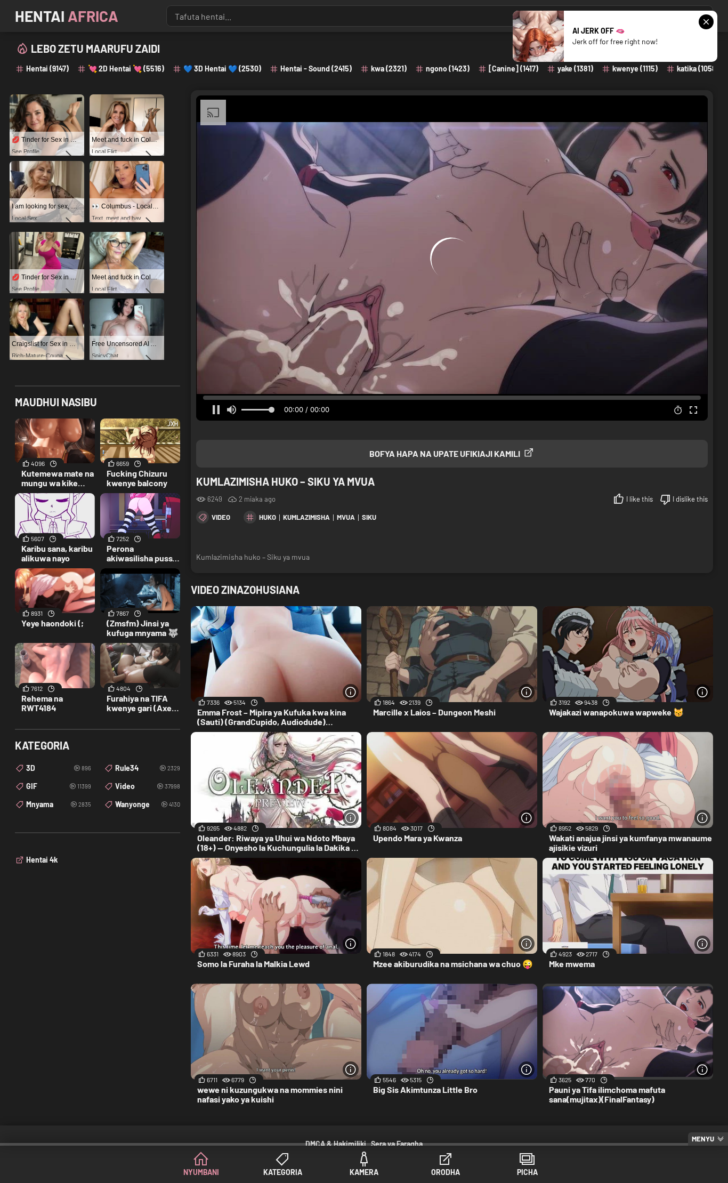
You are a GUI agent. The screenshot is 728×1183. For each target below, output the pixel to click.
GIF (58, 786)
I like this (639, 499)
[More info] (351, 692)
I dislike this (690, 499)
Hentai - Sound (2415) (316, 68)
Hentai (66, 16)
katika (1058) (698, 68)
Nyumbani (201, 1172)
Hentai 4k (42, 859)
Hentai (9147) (47, 68)
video (221, 517)
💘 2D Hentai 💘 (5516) (126, 68)
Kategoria (282, 1172)
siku (369, 517)
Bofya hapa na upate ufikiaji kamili (444, 453)
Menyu (703, 1138)
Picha (527, 1172)
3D (58, 767)
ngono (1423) (448, 68)
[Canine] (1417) (513, 68)
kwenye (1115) (635, 68)
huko (267, 517)
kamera (364, 1172)
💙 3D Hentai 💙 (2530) (222, 68)
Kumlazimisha (306, 517)
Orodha (445, 1172)
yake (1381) (575, 68)
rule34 (147, 767)
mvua (346, 517)
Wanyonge (147, 804)
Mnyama (58, 804)
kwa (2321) (389, 68)
